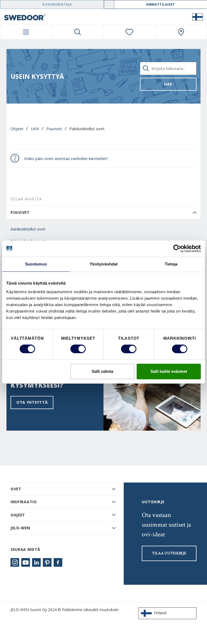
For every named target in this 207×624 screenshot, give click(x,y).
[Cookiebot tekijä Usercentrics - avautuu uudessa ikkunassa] (177, 248)
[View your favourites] (130, 32)
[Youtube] (25, 562)
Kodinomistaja (57, 4)
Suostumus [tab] (36, 264)
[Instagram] (15, 562)
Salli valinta (102, 371)
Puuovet (54, 128)
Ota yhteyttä (31, 402)
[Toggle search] (78, 32)
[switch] (78, 349)
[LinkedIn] (36, 562)
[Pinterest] (47, 562)
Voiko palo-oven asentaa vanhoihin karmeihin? (66, 158)
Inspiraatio (24, 501)
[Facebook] (58, 562)
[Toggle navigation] (26, 32)
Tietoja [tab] (171, 264)
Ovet (16, 488)
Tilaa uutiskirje (169, 553)
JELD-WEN (20, 527)
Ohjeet (17, 128)
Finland (160, 612)
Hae (168, 84)
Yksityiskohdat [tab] (103, 264)
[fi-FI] (197, 16)
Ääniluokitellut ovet (28, 229)
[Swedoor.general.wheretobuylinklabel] (181, 32)
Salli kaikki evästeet (168, 371)
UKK (35, 128)
